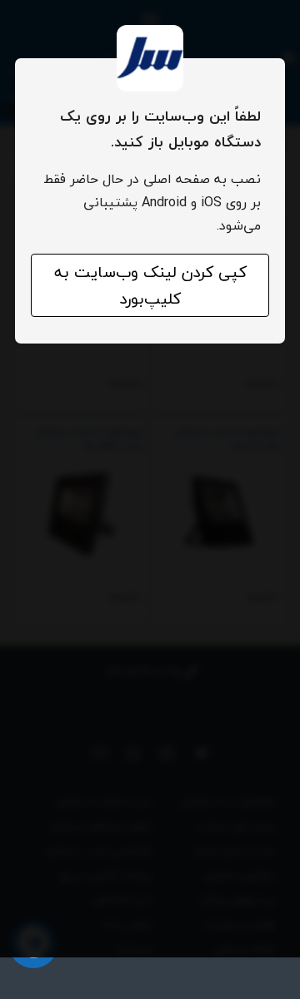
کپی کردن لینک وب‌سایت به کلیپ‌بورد (150, 285)
